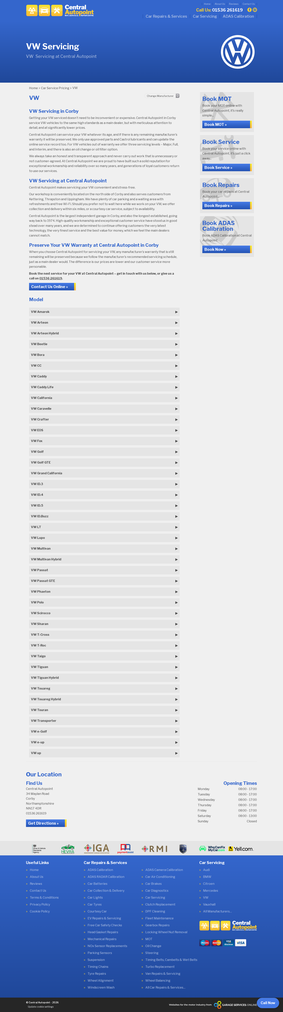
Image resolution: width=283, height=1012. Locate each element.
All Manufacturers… (217, 911)
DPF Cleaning (155, 911)
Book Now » (215, 249)
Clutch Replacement (160, 904)
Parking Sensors (100, 953)
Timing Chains (98, 966)
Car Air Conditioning (160, 876)
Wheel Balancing (157, 980)
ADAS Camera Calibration (164, 870)
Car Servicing (205, 16)
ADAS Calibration (238, 16)
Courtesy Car (97, 911)
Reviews (233, 3)
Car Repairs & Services (166, 16)
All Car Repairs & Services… (165, 987)
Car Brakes (153, 883)
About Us (220, 3)
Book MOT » (215, 124)
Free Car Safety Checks (105, 925)
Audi (206, 870)
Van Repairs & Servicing (162, 973)
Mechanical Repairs (102, 939)
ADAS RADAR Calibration (106, 876)
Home (207, 3)
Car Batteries (97, 883)
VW (205, 897)
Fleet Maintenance (159, 918)
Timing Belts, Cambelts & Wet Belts (171, 959)
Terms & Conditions (44, 897)
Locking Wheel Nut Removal (166, 932)
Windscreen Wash (101, 987)
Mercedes (210, 890)
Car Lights (95, 897)
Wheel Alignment (101, 980)
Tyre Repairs (97, 973)
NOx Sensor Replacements (107, 946)
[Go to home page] (60, 10)
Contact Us (249, 3)
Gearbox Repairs (157, 925)
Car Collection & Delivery (106, 890)
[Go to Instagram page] (255, 10)
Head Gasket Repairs (103, 932)
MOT (148, 939)
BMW (207, 876)
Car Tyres (95, 904)
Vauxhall (209, 904)
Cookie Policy (40, 911)
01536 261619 (219, 10)
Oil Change (153, 946)
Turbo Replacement (160, 966)
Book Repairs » (218, 205)
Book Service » (218, 167)
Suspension (96, 959)
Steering (151, 953)
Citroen (208, 883)
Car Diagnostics (156, 890)
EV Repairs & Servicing (104, 918)
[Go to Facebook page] (249, 10)
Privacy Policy (40, 904)
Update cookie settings (41, 1006)
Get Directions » (43, 823)
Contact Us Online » (49, 286)
